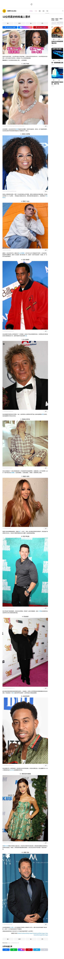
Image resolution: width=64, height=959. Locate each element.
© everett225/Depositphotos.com (8, 331)
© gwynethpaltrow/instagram (7, 467)
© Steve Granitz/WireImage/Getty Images (9, 191)
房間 (43, 414)
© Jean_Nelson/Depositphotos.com (8, 688)
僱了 (20, 531)
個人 (32, 10)
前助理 (17, 129)
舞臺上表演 (6, 845)
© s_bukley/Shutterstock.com (7, 924)
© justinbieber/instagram (6, 250)
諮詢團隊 (12, 472)
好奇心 (53, 64)
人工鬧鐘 (40, 611)
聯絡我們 (53, 18)
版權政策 (61, 18)
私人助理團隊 (21, 253)
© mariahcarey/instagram (6, 528)
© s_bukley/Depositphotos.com (7, 411)
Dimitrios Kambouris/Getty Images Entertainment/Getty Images (31, 933)
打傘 (26, 335)
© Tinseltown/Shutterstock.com (7, 842)
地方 (52, 45)
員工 (13, 692)
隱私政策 (57, 18)
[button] (54, 39)
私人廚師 (12, 927)
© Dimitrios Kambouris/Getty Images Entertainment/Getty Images (13, 126)
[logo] (9, 11)
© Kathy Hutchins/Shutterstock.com (8, 608)
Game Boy (12, 770)
